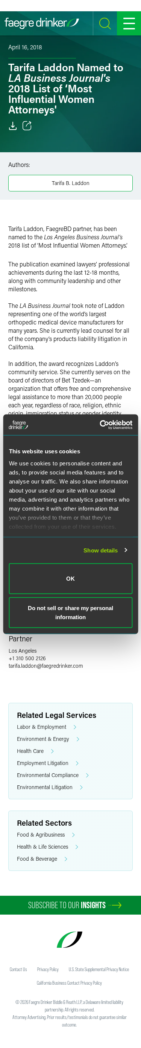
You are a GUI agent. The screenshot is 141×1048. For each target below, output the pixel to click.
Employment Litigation (42, 762)
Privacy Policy (48, 969)
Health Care (30, 750)
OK (70, 578)
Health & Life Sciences (42, 846)
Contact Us (18, 969)
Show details (100, 550)
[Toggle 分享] (27, 125)
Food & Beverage (37, 858)
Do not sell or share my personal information (70, 612)
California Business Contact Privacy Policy (69, 983)
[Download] (13, 125)
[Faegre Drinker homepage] (42, 23)
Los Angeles (22, 650)
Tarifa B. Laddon (70, 183)
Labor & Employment (41, 726)
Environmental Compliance (48, 775)
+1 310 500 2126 (27, 658)
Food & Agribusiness (41, 834)
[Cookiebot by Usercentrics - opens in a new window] (100, 425)
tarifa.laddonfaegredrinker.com (46, 665)
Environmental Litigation (45, 787)
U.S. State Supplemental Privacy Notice (99, 969)
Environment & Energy (43, 738)
